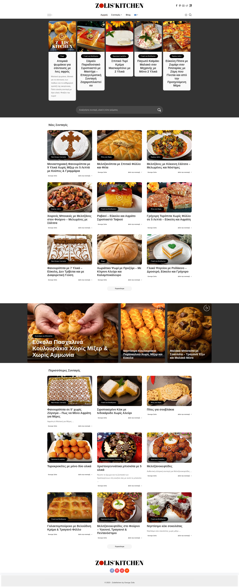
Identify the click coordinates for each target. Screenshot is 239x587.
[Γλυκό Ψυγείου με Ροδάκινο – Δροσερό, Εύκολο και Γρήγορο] (169, 249)
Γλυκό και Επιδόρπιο (91, 56)
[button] (118, 104)
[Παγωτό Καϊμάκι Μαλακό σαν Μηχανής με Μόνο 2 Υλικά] (148, 36)
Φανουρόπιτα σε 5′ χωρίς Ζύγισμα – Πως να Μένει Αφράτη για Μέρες (69, 413)
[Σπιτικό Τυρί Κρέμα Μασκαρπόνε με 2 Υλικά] (119, 36)
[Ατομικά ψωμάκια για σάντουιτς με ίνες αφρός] (62, 36)
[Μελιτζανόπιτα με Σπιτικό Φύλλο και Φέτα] (119, 145)
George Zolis (52, 176)
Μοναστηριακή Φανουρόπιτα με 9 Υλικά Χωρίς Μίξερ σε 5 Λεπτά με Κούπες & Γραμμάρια (68, 167)
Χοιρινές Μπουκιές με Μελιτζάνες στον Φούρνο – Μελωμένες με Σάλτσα (69, 219)
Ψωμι (62, 56)
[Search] (190, 15)
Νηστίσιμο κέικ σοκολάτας (164, 526)
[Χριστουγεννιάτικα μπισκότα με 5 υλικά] (119, 448)
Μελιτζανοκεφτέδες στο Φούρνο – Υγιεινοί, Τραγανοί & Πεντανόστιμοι (118, 530)
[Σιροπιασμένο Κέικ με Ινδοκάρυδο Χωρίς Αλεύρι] (119, 391)
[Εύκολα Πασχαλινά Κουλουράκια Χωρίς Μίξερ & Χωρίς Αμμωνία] (72, 333)
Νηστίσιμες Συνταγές (58, 157)
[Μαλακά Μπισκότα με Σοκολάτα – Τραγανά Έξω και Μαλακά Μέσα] (189, 333)
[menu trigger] (51, 15)
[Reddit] (186, 5)
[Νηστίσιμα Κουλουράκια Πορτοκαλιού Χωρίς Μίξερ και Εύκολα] (143, 333)
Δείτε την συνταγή (84, 176)
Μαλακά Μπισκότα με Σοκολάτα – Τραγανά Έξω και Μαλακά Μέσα (187, 354)
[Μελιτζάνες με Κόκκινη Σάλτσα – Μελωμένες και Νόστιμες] (169, 145)
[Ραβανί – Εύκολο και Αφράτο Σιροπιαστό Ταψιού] (119, 197)
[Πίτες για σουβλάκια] (169, 391)
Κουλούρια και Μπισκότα (43, 336)
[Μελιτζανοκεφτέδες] (169, 448)
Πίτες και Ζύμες (106, 157)
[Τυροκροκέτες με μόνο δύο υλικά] (69, 448)
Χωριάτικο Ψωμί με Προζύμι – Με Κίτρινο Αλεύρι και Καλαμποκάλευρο (119, 272)
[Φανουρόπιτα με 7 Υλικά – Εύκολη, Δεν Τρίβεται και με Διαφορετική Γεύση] (69, 249)
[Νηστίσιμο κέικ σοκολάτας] (169, 507)
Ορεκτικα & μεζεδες (119, 56)
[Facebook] (176, 5)
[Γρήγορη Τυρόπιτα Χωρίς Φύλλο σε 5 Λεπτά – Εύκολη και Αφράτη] (169, 197)
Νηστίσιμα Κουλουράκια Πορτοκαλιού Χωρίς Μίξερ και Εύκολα (142, 354)
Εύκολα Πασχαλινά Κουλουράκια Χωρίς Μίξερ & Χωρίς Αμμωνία (70, 348)
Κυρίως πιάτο (177, 56)
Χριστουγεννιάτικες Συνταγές (111, 459)
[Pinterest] (180, 5)
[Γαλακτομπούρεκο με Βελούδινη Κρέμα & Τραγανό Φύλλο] (69, 507)
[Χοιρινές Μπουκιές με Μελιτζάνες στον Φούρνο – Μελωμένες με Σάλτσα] (69, 197)
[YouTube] (183, 5)
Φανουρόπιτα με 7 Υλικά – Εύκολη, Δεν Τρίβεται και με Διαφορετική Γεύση (65, 272)
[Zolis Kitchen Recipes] (119, 5)
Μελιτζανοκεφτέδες (159, 466)
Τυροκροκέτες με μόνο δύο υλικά (69, 466)
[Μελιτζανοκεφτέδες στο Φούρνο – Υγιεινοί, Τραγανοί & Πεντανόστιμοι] (119, 507)
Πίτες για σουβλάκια (160, 409)
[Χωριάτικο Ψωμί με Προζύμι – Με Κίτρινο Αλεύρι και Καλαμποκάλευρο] (119, 249)
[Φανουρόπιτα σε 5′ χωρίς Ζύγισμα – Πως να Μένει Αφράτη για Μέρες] (69, 391)
